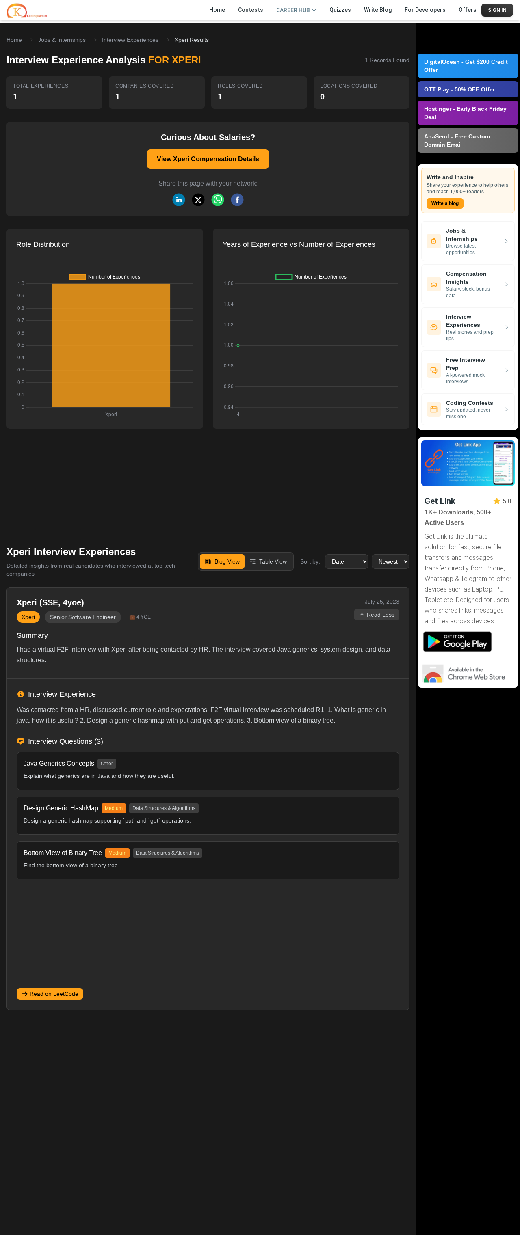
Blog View (227, 561)
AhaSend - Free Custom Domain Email (457, 140)
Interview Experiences (130, 40)
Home (14, 40)
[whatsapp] (217, 199)
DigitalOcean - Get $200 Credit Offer (466, 65)
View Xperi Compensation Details (208, 158)
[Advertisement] (208, 481)
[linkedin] (178, 199)
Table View (273, 561)
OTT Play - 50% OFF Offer (459, 89)
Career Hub (293, 10)
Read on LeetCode (54, 994)
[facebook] (237, 199)
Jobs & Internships (62, 40)
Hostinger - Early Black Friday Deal (465, 113)
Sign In (497, 10)
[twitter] (198, 199)
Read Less (380, 614)
